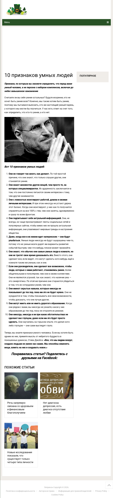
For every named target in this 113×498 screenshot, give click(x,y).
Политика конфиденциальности (20, 491)
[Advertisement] (56, 51)
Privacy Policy (101, 491)
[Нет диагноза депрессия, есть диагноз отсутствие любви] (57, 385)
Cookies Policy (57, 495)
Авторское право (46, 491)
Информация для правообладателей (74, 491)
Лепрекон (48, 487)
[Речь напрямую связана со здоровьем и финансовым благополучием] (21, 385)
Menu (7, 22)
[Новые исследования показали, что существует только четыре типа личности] (21, 435)
